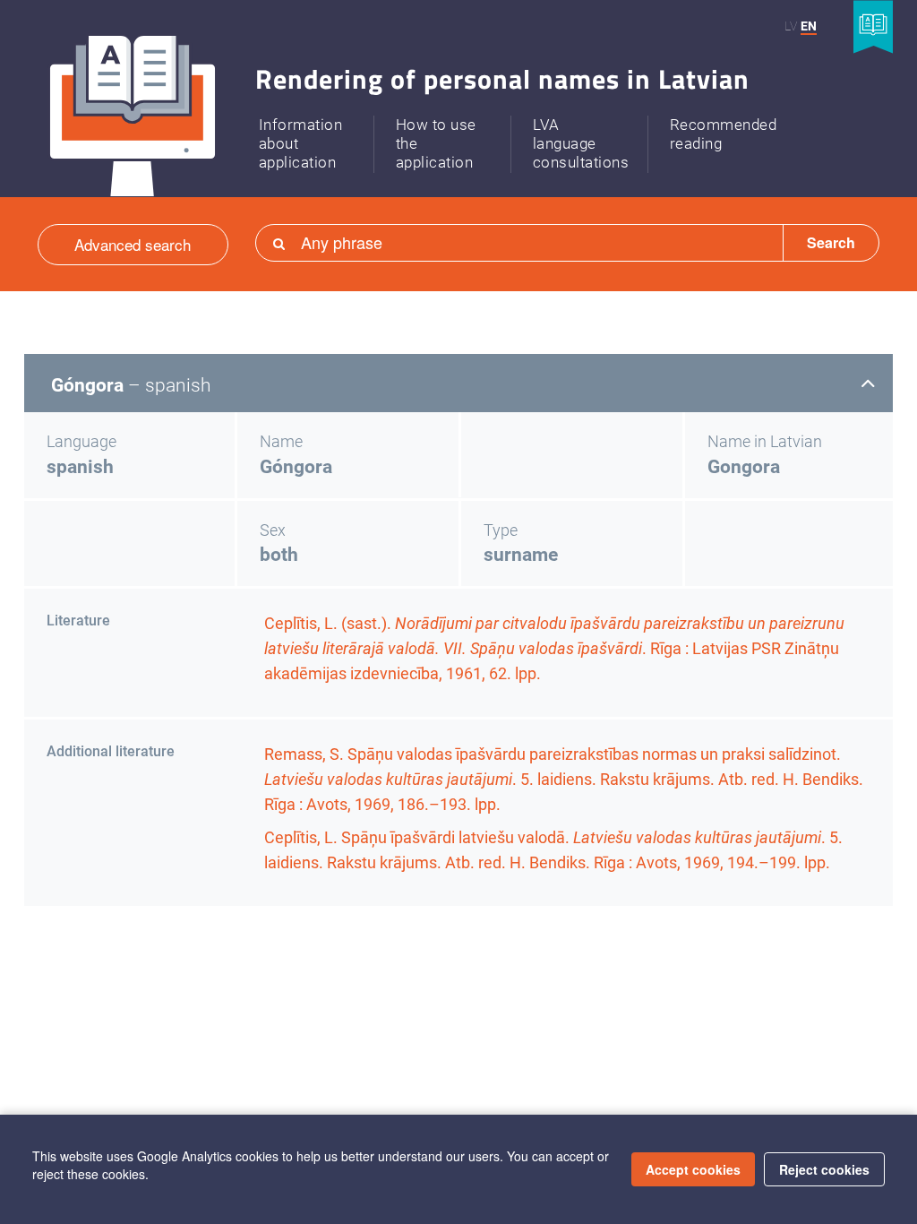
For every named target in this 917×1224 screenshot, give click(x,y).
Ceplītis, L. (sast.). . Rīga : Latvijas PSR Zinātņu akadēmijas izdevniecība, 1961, (554, 648)
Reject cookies (824, 1169)
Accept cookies (693, 1169)
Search (831, 242)
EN (809, 26)
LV (790, 26)
